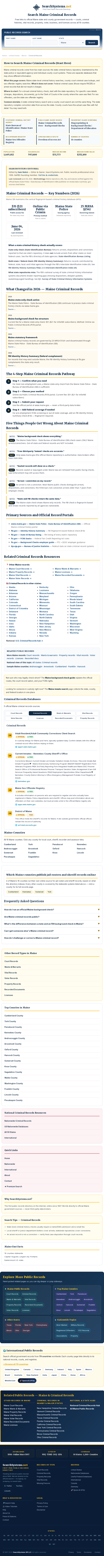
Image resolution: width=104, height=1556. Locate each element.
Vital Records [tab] (87, 713)
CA (21, 1535)
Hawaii (12, 620)
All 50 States (10, 1132)
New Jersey (45, 626)
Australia (18, 1375)
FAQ (4, 1510)
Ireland (60, 1369)
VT (87, 1540)
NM (29, 1540)
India (45, 1375)
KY (70, 1535)
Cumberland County (13, 1016)
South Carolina (77, 602)
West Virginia (76, 630)
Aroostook (49, 666)
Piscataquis (9, 857)
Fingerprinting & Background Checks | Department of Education (83, 125)
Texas (73, 611)
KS (66, 1535)
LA (74, 1535)
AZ (12, 1535)
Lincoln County (11, 1095)
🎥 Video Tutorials (10, 1506)
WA (95, 1540)
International (10, 1138)
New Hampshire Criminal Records (52, 1408)
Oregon (73, 593)
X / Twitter (8, 1486)
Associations (61, 1336)
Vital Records (10, 973)
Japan (54, 1375)
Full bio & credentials (48, 175)
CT (29, 1535)
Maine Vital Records (13, 1415)
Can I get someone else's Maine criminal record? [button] (52, 931)
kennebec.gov (24, 781)
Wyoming (74, 633)
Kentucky (43, 587)
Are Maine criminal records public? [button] (52, 916)
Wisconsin (75, 626)
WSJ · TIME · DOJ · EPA (52, 1454)
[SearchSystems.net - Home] (36, 7)
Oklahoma (74, 590)
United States (14, 56)
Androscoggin (36, 666)
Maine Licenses (11, 1425)
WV (99, 1540)
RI (63, 1540)
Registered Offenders (65, 1330)
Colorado (13, 602)
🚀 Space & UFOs (27, 1380)
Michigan (43, 599)
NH (21, 1540)
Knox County (10, 1066)
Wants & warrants (49, 655)
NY (34, 1540)
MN (95, 1535)
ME (78, 1535)
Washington (75, 623)
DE (33, 1535)
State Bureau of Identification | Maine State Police (19, 128)
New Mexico (45, 630)
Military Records (77, 1325)
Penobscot (58, 844)
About (7, 1175)
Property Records (12, 984)
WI (50, 1544)
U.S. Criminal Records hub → (29, 641)
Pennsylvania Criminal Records (50, 1431)
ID (52, 1535)
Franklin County (11, 1089)
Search (91, 42)
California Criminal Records (49, 1424)
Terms (79, 1552)
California (14, 599)
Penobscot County (13, 1027)
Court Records (11, 961)
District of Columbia (18, 608)
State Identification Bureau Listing (74, 256)
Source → (12, 309)
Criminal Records (29, 1294)
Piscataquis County (13, 1100)
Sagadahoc (33, 857)
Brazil (7, 1375)
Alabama (13, 590)
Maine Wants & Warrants (15, 1409)
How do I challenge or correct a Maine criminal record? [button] (52, 938)
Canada (26, 1369)
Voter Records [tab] (16, 718)
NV (17, 1540)
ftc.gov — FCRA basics (21, 538)
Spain (78, 1369)
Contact (8, 1181)
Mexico (88, 1369)
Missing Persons (43, 1483)
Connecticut (15, 605)
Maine (24, 56)
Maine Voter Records (13, 1418)
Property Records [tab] (87, 718)
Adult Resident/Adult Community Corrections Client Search (45, 733)
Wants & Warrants (12, 967)
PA (59, 1540)
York (30, 844)
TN (75, 1540)
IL (55, 1535)
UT (83, 1540)
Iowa (11, 623)
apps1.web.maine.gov (27, 747)
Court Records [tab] (16, 713)
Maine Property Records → (22, 572)
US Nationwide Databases (16, 1127)
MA (87, 1535)
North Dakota (45, 617)
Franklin (72, 666)
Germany (49, 1369)
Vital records (82, 655)
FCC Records (83, 1330)
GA (45, 1535)
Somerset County (12, 1061)
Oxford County (11, 1049)
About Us (6, 1513)
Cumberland (61, 666)
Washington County (13, 1083)
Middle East (10, 1380)
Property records (67, 655)
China (63, 1375)
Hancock (81, 666)
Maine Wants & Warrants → (68, 569)
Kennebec (82, 844)
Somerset (8, 852)
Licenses (19, 658)
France (38, 1369)
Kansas (12, 636)
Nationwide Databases (80, 1473)
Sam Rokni (23, 172)
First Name (10, 38)
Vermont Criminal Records (48, 1411)
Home (4, 56)
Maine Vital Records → (20, 575)
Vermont (74, 620)
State (61, 38)
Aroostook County (12, 1044)
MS (99, 1535)
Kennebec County (12, 1033)
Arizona (12, 596)
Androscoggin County (14, 1038)
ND (42, 1540)
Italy (70, 1369)
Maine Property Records (15, 1412)
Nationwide (9, 1164)
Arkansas (13, 593)
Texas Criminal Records (47, 1418)
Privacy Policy (42, 1503)
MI (91, 1535)
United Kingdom (12, 1369)
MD (82, 1535)
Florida (12, 614)
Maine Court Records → (20, 569)
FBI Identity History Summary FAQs (24, 267)
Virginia (73, 617)
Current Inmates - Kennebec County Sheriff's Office (41, 753)
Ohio (72, 587)
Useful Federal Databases (81, 1477)
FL (41, 1535)
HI (49, 1535)
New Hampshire (47, 623)
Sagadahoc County (13, 1072)
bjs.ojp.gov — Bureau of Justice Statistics (30, 546)
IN (59, 1535)
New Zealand (32, 1375)
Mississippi (44, 608)
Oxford (56, 848)
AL (4, 1535)
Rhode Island (76, 599)
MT (9, 1540)
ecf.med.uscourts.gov (27, 825)
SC (67, 1540)
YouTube (19, 1486)
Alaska (12, 587)
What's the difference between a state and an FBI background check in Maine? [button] (52, 924)
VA (91, 1540)
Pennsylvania (76, 596)
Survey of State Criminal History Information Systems (67, 279)
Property (74, 1336)
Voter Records (11, 978)
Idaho (11, 626)
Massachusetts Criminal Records (51, 1414)
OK (51, 1540)
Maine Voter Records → (20, 578)
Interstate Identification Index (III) (61, 267)
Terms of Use (42, 1506)
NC (38, 1540)
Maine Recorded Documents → (69, 575)
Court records (33, 655)
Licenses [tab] (40, 718)
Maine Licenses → (63, 572)
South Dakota (76, 605)
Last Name (37, 38)
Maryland (43, 596)
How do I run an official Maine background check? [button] (52, 909)
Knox (55, 852)
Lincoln (80, 852)
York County (10, 1021)
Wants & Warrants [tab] (64, 713)
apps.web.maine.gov (26, 804)
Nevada (43, 633)
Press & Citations (9, 1516)
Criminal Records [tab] (40, 713)
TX (79, 1540)
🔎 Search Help (9, 1503)
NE (13, 1540)
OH (47, 1540)
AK (8, 1535)
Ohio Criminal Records (47, 1437)
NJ (25, 1540)
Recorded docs (32, 658)
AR (16, 1535)
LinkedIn (7, 1491)
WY (54, 1544)
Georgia (13, 617)
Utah (72, 614)
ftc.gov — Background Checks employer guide (32, 542)
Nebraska (44, 620)
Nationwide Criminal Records (17, 1121)
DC (37, 1535)
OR (55, 1540)
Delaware (13, 611)
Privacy (71, 1552)
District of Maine (23, 811)
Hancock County (12, 1055)
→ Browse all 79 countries (15, 1364)
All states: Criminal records (44, 662)
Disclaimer (41, 1510)
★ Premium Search (13, 1186)
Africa (82, 1375)
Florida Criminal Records (48, 1421)
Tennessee (75, 608)
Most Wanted (61, 1325)
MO (4, 1540)
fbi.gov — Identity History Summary (28, 530)
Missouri (43, 605)
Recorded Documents (14, 989)
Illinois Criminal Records (47, 1434)
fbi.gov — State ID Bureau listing (26, 534)
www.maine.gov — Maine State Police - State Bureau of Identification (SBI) (46, 524)
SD (71, 1540)
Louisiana (44, 590)
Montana (43, 611)
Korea (73, 1375)
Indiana (12, 633)
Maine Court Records (13, 1405)
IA (62, 1535)
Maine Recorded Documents (17, 1422)
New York (44, 636)
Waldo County (10, 1078)
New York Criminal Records (49, 1427)
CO (25, 1535)
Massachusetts (46, 593)
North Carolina (46, 614)
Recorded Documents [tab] (64, 718)
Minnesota (44, 602)
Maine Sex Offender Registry (30, 788)
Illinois (12, 630)
